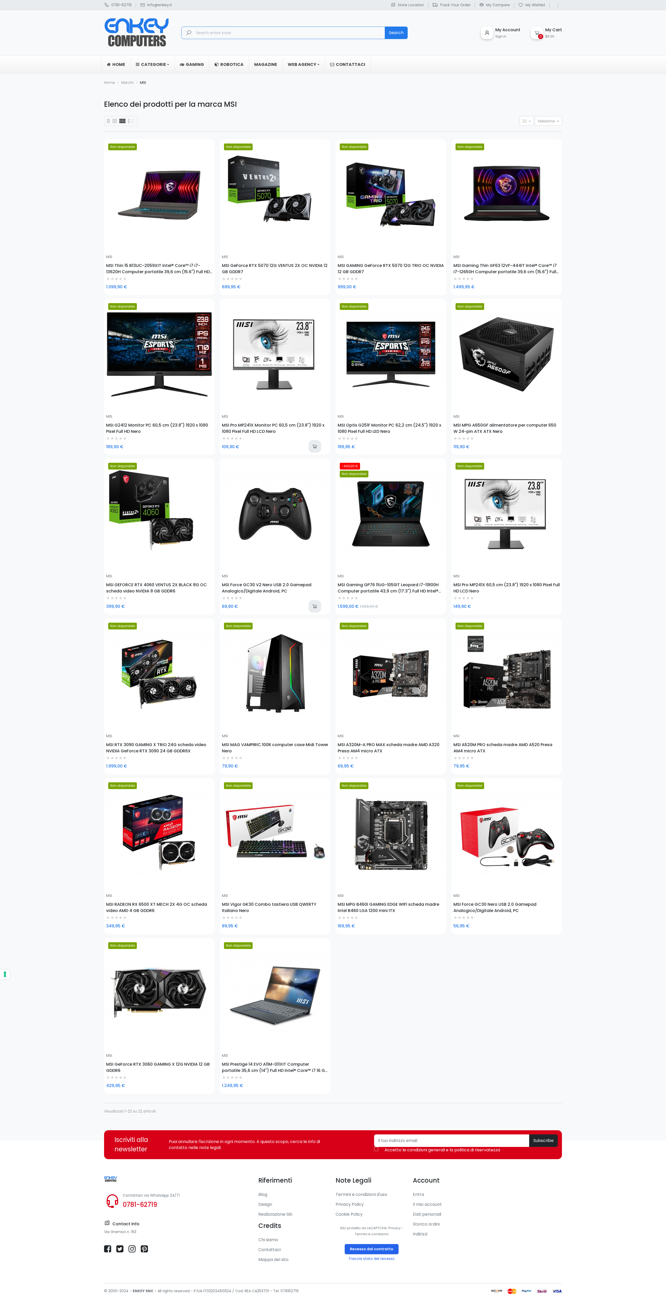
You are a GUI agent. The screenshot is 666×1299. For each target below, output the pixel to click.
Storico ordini (426, 1224)
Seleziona (547, 121)
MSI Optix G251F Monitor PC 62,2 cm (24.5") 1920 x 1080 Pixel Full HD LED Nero (389, 428)
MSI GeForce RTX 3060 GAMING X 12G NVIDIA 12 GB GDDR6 (158, 1067)
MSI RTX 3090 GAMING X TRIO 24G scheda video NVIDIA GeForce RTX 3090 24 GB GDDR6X (156, 748)
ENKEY (139, 1291)
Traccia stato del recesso (371, 1258)
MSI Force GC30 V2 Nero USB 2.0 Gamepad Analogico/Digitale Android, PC (266, 588)
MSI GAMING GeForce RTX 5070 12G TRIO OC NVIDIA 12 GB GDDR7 (391, 268)
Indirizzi (420, 1234)
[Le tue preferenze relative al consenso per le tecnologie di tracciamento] (5, 974)
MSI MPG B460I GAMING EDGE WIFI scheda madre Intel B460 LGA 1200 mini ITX (388, 907)
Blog (262, 1194)
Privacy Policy (350, 1204)
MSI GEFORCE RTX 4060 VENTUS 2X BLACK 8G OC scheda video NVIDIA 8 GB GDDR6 (156, 588)
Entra (418, 1194)
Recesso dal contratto (371, 1249)
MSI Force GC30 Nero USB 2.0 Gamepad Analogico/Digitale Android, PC (494, 907)
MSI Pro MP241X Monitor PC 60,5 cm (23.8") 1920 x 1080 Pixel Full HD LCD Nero (273, 428)
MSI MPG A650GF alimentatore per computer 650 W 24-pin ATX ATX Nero (504, 428)
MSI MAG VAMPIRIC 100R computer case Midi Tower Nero (275, 748)
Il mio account (427, 1204)
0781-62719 (140, 1204)
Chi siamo (268, 1240)
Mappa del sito (273, 1260)
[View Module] (122, 121)
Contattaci (269, 1250)
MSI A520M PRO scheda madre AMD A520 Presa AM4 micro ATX (502, 748)
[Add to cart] (315, 446)
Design (265, 1204)
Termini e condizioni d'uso (361, 1194)
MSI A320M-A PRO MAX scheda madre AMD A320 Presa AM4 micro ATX (388, 748)
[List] (108, 121)
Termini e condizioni (371, 1234)
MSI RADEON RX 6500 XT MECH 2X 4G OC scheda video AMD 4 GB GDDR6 (156, 907)
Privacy (394, 1228)
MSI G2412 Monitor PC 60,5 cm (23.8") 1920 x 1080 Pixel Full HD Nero (157, 428)
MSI (109, 256)
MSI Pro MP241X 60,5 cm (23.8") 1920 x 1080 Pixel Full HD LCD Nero (506, 588)
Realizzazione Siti (275, 1214)
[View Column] (114, 121)
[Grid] (131, 121)
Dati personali (427, 1214)
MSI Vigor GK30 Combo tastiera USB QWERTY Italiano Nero (269, 907)
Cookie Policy (349, 1214)
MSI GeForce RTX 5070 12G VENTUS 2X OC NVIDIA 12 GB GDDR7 (275, 268)
